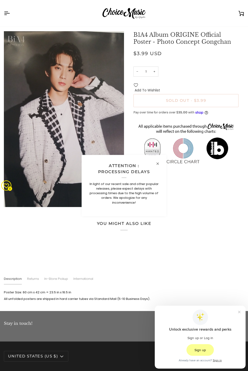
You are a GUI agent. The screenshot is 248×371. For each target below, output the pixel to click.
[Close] (159, 163)
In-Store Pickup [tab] (56, 279)
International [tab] (83, 279)
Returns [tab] (33, 279)
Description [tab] (13, 279)
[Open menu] (11, 13)
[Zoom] (13, 198)
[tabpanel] (124, 295)
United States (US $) (33, 356)
